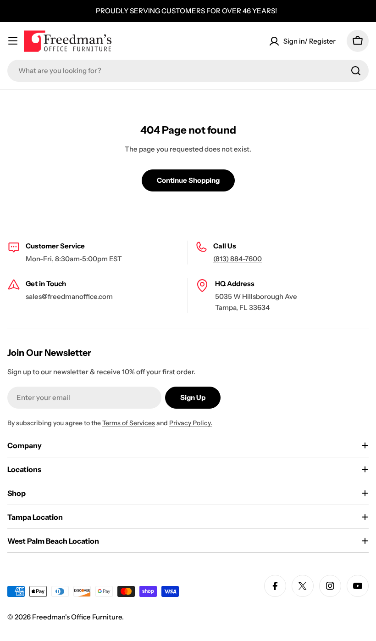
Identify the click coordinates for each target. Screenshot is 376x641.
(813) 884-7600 (237, 258)
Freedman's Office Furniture (77, 617)
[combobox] (188, 71)
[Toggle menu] (12, 40)
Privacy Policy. (190, 423)
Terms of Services (128, 423)
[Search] (355, 70)
